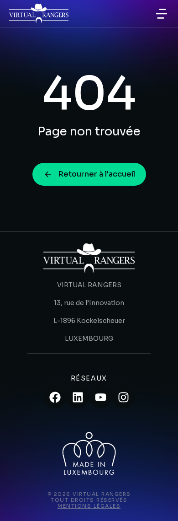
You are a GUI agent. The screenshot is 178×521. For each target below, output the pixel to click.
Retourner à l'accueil (96, 174)
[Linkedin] (77, 397)
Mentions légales (89, 506)
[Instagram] (123, 397)
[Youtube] (100, 397)
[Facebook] (54, 397)
